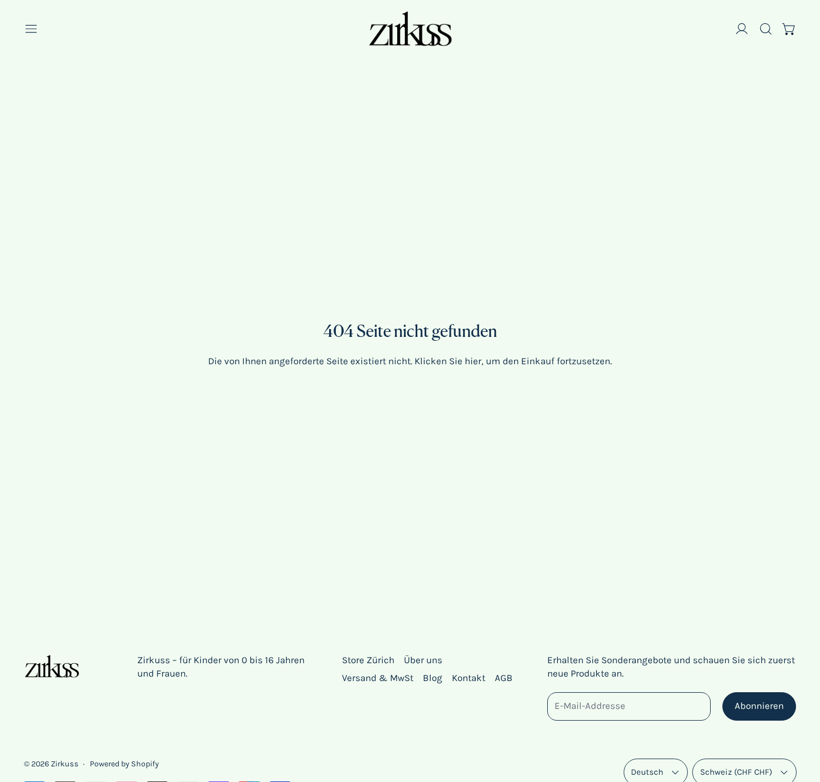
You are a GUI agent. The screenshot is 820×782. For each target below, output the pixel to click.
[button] (766, 29)
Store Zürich (368, 659)
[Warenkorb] (789, 29)
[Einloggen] (742, 29)
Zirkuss (65, 764)
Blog (432, 677)
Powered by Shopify (124, 764)
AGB (504, 677)
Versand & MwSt (377, 677)
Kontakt (468, 677)
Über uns (423, 659)
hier (473, 360)
